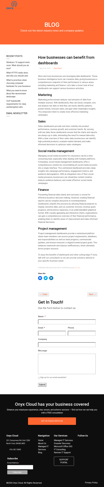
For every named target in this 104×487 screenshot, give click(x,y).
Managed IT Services (63, 440)
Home (40, 440)
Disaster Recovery (62, 443)
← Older (43, 294)
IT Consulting (60, 449)
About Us (42, 443)
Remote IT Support (62, 452)
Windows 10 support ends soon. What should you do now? (18, 65)
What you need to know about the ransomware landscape (16, 93)
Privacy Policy (91, 482)
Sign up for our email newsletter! (53, 377)
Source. (78, 267)
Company (42, 339)
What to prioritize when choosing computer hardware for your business (18, 83)
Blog (40, 452)
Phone (71, 328)
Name (42, 316)
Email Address (13, 463)
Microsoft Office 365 (63, 446)
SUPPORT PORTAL (63, 461)
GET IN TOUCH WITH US (52, 421)
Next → (92, 294)
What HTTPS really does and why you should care (17, 74)
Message (42, 350)
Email (41, 328)
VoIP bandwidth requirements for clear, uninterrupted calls (16, 104)
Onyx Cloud (58, 68)
